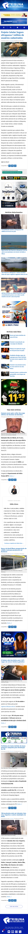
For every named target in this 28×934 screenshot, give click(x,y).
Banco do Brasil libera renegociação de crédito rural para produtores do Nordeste (14, 550)
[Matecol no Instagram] (14, 178)
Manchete (12, 751)
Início (6, 927)
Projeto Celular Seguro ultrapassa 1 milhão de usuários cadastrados (12, 35)
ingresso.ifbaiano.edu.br (8, 706)
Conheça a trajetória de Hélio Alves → (14, 543)
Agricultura (12, 553)
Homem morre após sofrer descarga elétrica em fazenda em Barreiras (13, 414)
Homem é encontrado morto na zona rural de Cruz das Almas (18, 366)
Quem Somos (11, 927)
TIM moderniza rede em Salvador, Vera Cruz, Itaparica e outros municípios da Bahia (13, 814)
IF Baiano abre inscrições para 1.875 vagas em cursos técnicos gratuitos (13, 661)
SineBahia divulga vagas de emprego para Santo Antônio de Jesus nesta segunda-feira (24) (18, 358)
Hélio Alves (17, 927)
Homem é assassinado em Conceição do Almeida (17, 343)
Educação (12, 663)
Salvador (11, 818)
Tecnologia (11, 40)
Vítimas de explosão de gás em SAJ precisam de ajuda (17, 349)
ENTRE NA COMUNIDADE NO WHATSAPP (12, 172)
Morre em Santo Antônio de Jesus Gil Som (17, 336)
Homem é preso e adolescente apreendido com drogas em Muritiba (18, 374)
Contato (21, 927)
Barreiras (12, 416)
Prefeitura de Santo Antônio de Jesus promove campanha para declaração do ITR (13, 747)
